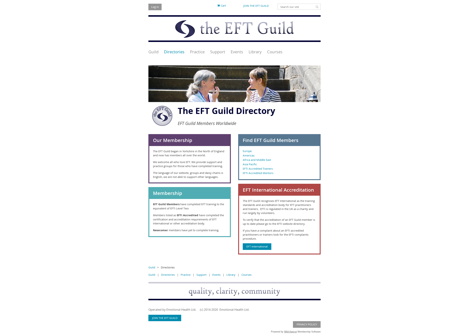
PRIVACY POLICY (307, 324)
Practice (186, 274)
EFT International (257, 246)
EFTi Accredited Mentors (258, 173)
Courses (246, 274)
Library (230, 274)
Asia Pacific (250, 164)
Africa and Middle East (257, 160)
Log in (155, 7)
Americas (248, 155)
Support (201, 274)
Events (216, 274)
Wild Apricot (290, 331)
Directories (168, 274)
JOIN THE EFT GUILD (256, 6)
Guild (151, 267)
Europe (247, 151)
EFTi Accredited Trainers (258, 168)
